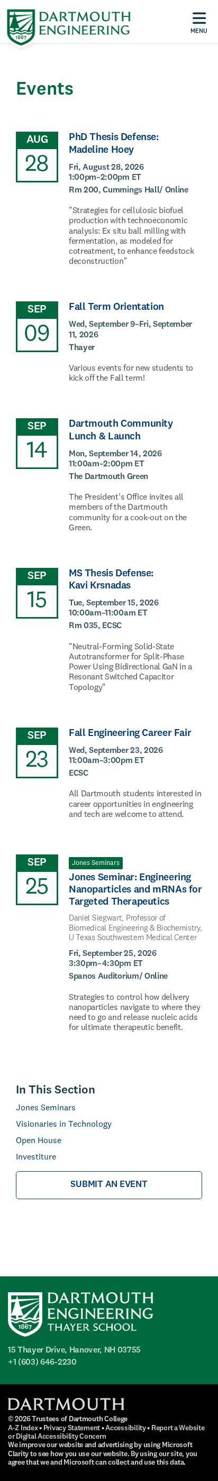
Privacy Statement (71, 1428)
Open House (38, 1141)
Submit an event (108, 1184)
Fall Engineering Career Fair (130, 733)
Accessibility (125, 1428)
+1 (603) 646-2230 (42, 1362)
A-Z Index (23, 1428)
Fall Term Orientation (116, 307)
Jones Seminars (46, 1108)
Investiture (36, 1157)
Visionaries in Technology (64, 1124)
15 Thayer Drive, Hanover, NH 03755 (74, 1350)
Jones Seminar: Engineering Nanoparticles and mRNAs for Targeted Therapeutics (135, 889)
